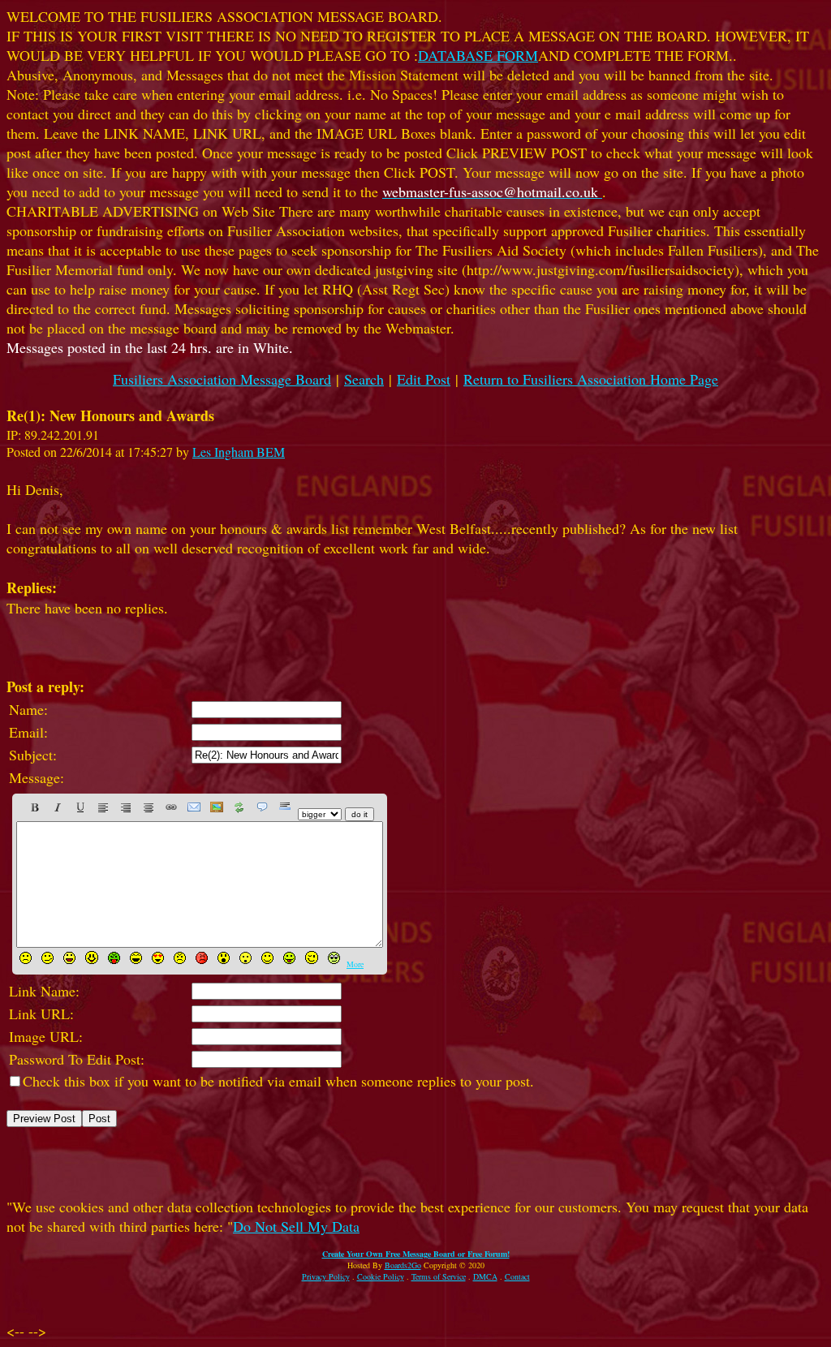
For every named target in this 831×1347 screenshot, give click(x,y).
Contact (517, 1276)
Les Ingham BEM (238, 451)
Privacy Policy (326, 1276)
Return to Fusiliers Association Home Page (590, 379)
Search (364, 379)
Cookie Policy (380, 1276)
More (355, 964)
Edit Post (423, 379)
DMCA (485, 1276)
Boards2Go (403, 1265)
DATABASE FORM (478, 55)
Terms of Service (438, 1276)
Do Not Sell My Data (296, 1226)
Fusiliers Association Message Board (222, 379)
